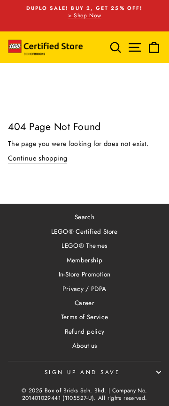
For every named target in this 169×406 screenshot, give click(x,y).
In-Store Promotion (85, 274)
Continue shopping (37, 158)
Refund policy (85, 331)
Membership (85, 260)
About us (84, 345)
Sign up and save (82, 372)
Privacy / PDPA (84, 288)
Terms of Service (84, 317)
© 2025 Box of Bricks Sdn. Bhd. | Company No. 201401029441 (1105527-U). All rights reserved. (84, 394)
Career (84, 302)
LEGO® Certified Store (84, 231)
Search (84, 217)
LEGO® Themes (84, 245)
